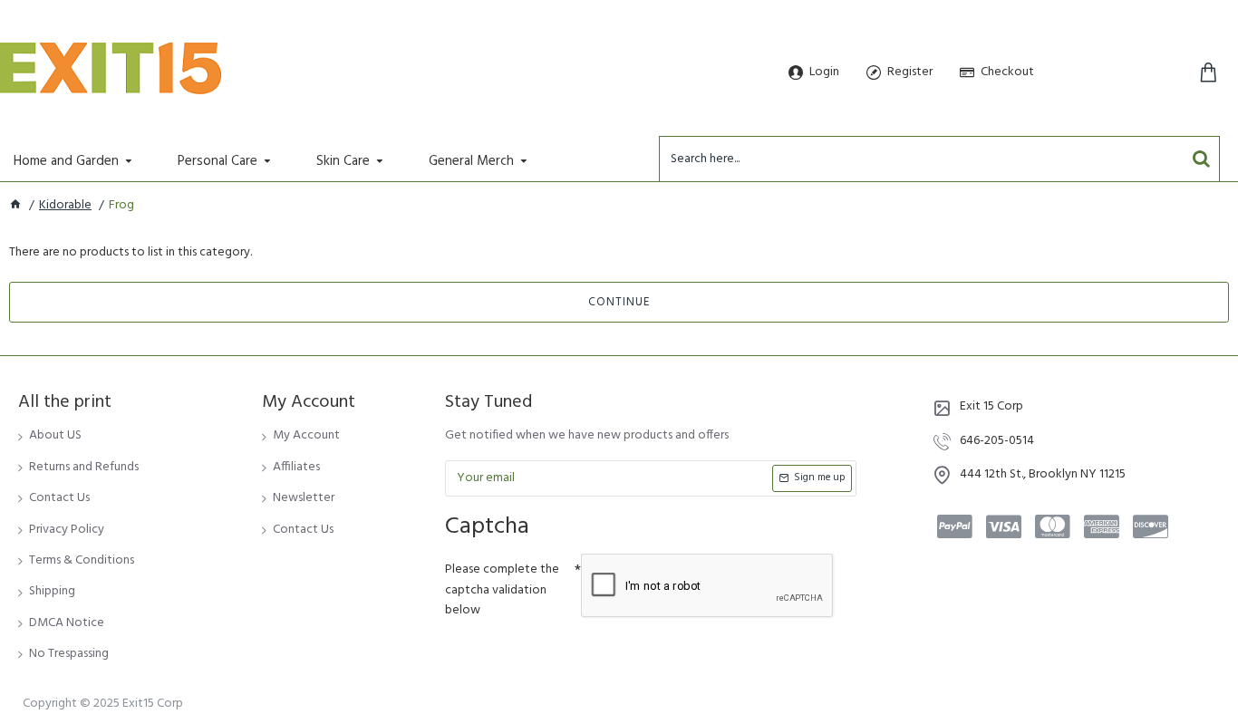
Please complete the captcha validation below (502, 590)
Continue (619, 302)
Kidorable (65, 206)
